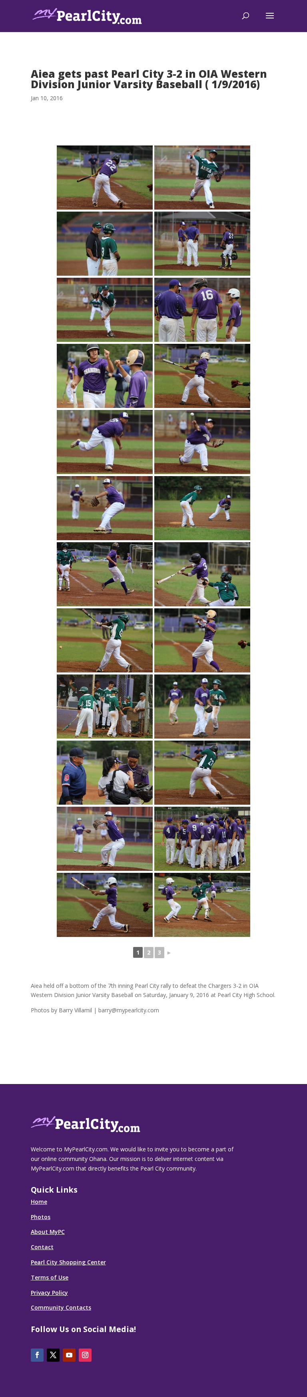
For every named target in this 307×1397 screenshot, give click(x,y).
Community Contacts (61, 1307)
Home (39, 1201)
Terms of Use (49, 1277)
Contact (42, 1247)
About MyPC (48, 1231)
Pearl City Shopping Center (68, 1262)
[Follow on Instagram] (85, 1355)
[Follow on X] (53, 1355)
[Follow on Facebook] (37, 1355)
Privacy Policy (49, 1292)
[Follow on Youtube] (69, 1355)
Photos (40, 1217)
